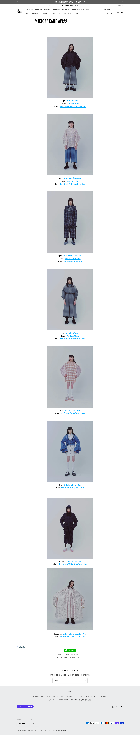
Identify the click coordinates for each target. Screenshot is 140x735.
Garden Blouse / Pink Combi (72, 178)
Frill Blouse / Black (72, 333)
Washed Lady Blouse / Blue (72, 485)
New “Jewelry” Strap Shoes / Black (72, 488)
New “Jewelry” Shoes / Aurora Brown (73, 413)
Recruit (48, 696)
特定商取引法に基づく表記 (75, 696)
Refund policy (73, 700)
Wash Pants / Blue (73, 181)
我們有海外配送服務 (85, 700)
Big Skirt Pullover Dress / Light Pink (74, 634)
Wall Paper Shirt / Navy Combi (72, 256)
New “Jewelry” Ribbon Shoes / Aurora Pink (73, 564)
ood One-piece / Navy (74, 561)
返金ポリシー (52, 700)
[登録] (85, 680)
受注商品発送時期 (38, 696)
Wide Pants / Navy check (72, 259)
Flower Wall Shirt (72, 101)
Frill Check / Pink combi (72, 410)
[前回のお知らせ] (17, 2)
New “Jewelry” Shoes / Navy (72, 261)
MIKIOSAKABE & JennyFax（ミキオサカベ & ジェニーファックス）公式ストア (38, 730)
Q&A (58, 696)
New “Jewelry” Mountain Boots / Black (72, 184)
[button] (88, 9)
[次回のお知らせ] (123, 2)
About (53, 696)
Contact (63, 696)
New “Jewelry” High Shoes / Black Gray (73, 107)
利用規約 (104, 696)
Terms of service (63, 700)
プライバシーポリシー (93, 696)
